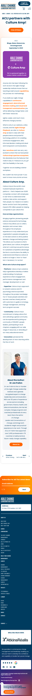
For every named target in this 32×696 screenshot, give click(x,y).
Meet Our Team (5, 526)
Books (2, 612)
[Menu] (29, 8)
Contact (3, 616)
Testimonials (4, 591)
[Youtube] (14, 667)
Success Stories (5, 594)
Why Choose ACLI (5, 523)
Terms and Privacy (6, 677)
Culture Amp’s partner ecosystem (15, 155)
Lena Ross (10, 150)
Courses (3, 623)
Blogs (2, 601)
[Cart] (23, 8)
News (2, 603)
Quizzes (3, 609)
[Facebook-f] (3, 667)
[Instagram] (7, 667)
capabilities (24, 91)
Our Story (3, 521)
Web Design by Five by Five (9, 680)
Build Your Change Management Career (6, 558)
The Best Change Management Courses (5, 538)
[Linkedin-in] (11, 667)
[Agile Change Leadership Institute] (8, 9)
